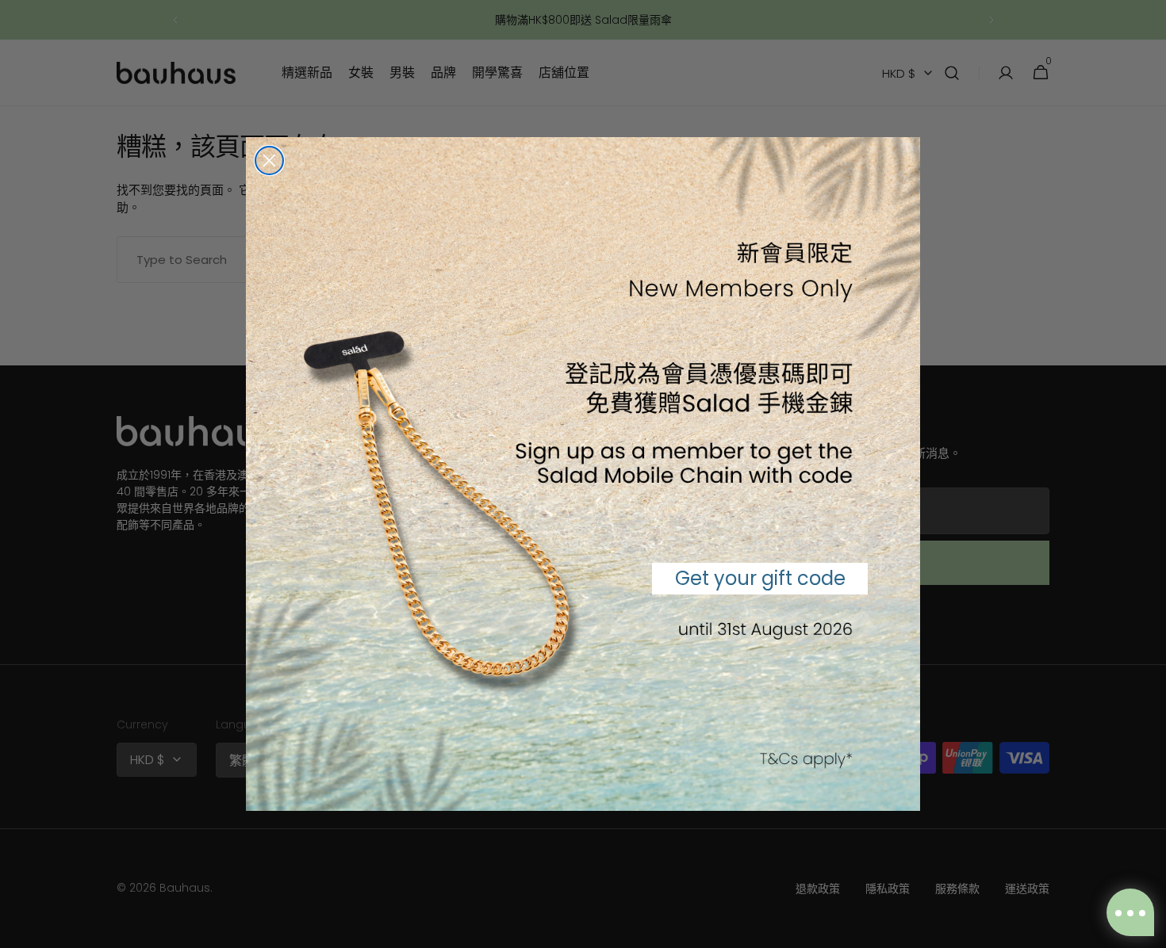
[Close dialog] (269, 160)
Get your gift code (760, 578)
